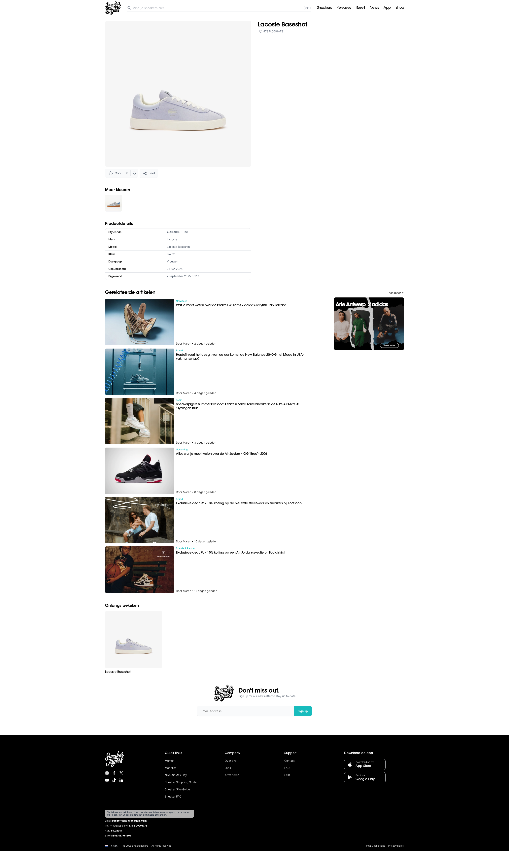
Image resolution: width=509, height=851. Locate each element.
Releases (343, 8)
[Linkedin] (121, 780)
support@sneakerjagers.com (129, 821)
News (374, 8)
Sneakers (324, 8)
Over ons (230, 760)
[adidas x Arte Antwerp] (369, 323)
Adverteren (232, 775)
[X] (121, 773)
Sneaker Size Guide (177, 789)
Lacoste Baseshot (178, 246)
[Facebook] (114, 773)
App (387, 8)
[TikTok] (114, 780)
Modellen (171, 767)
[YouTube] (107, 780)
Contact (289, 760)
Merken (169, 760)
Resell (360, 8)
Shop (399, 8)
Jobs (228, 767)
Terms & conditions (374, 845)
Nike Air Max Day (176, 775)
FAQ (287, 767)
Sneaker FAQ (173, 796)
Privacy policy (396, 845)
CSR (287, 775)
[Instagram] (107, 773)
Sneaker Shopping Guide (180, 782)
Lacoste (172, 239)
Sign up (303, 711)
